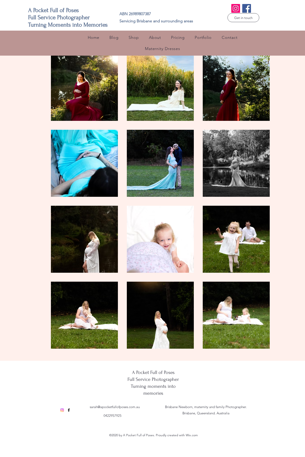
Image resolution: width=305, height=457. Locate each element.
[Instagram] (235, 8)
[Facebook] (246, 8)
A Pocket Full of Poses (153, 372)
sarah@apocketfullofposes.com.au (115, 407)
